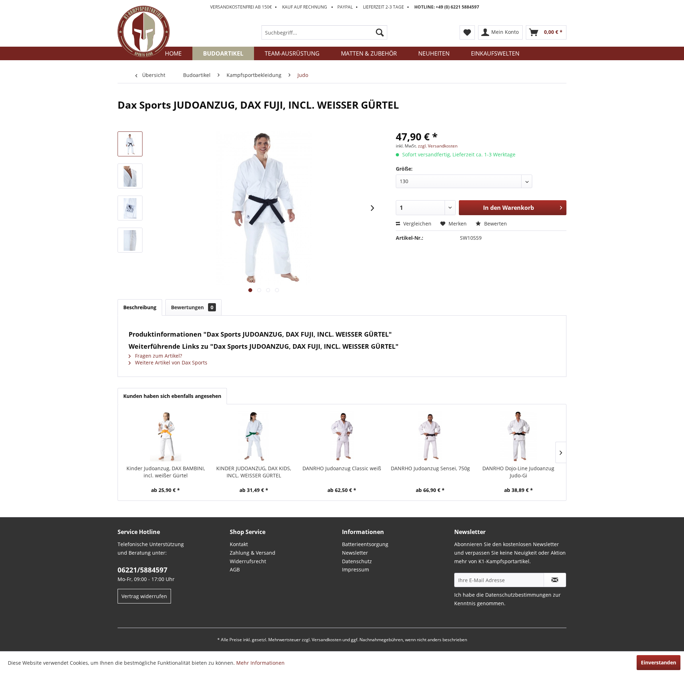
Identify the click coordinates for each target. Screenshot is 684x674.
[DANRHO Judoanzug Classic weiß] (342, 436)
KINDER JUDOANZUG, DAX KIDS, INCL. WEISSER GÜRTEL (253, 472)
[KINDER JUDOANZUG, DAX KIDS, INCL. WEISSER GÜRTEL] (254, 436)
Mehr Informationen (260, 662)
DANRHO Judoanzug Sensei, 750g (430, 468)
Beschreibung (139, 307)
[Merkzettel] (467, 32)
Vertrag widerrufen (144, 596)
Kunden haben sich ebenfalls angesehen (172, 396)
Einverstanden (658, 662)
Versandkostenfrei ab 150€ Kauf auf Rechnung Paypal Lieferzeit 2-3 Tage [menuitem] (344, 7)
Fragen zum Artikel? (158, 355)
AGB (235, 569)
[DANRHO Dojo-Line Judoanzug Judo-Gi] (518, 436)
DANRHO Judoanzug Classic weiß (341, 468)
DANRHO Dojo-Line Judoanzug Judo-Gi (518, 472)
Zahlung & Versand (252, 552)
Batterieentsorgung (365, 544)
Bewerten (495, 223)
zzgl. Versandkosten (437, 146)
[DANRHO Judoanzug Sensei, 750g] (430, 436)
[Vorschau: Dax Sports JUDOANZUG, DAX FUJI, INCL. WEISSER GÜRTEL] (130, 143)
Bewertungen (192, 307)
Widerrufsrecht (248, 561)
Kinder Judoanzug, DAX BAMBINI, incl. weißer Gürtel (165, 472)
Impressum (355, 569)
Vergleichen (416, 223)
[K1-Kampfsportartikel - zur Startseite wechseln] (144, 32)
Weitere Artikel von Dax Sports (170, 362)
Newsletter (355, 552)
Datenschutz (357, 561)
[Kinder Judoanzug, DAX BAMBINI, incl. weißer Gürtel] (165, 436)
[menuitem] (324, 32)
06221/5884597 (142, 570)
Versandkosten (326, 640)
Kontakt (239, 544)
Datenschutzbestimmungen (518, 594)
